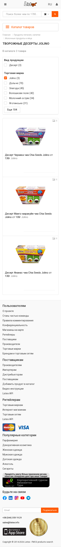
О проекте (8, 311)
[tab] (30, 26)
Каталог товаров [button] (22, 27)
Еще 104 (12, 109)
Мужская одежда (12, 454)
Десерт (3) (15, 65)
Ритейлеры (9, 334)
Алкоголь (8, 464)
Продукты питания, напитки (27, 35)
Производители (11, 344)
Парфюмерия (10, 440)
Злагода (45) (16, 88)
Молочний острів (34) (21, 98)
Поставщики (9, 339)
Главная (7, 35)
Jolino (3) (14, 78)
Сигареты (8, 468)
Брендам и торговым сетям (18, 353)
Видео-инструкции (13, 388)
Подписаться (50, 510)
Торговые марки (12, 348)
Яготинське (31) (18, 103)
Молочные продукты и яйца (18, 38)
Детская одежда (12, 459)
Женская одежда (12, 449)
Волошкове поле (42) (21, 93)
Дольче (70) (16, 83)
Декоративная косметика (17, 445)
